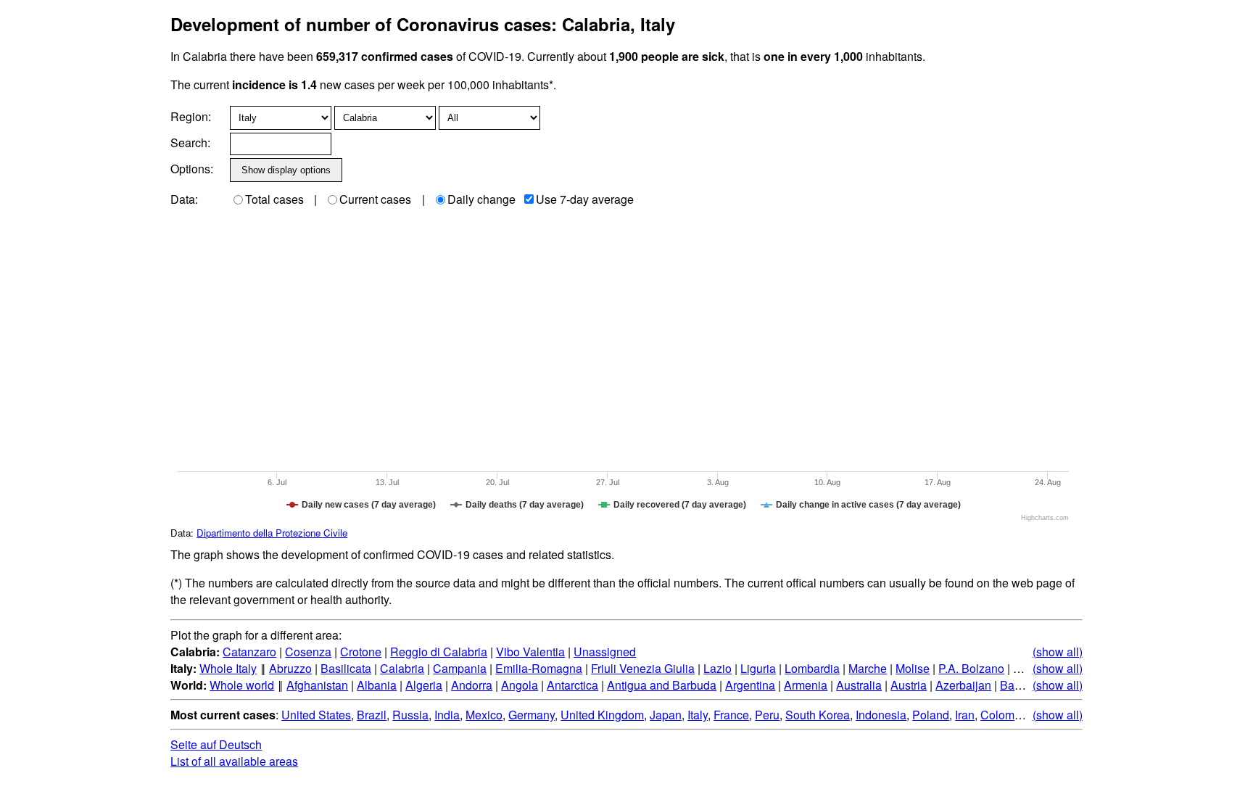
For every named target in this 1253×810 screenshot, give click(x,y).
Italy (697, 714)
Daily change (481, 199)
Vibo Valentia (530, 651)
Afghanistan (317, 685)
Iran (965, 714)
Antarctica (572, 685)
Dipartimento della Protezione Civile (272, 533)
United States (316, 714)
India (447, 714)
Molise (913, 668)
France (731, 714)
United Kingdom (602, 714)
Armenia (805, 685)
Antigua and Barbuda (661, 685)
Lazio (717, 668)
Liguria (758, 668)
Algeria (423, 685)
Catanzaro (249, 651)
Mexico (484, 714)
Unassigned (605, 651)
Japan (666, 714)
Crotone (360, 651)
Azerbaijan (963, 685)
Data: (184, 199)
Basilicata (346, 668)
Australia (859, 685)
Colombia (1005, 714)
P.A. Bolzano (971, 668)
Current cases (375, 199)
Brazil (371, 714)
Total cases (274, 199)
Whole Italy (228, 668)
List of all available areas (234, 761)
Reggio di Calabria (438, 651)
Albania (377, 685)
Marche (867, 668)
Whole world (242, 685)
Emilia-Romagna (538, 668)
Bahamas (1024, 685)
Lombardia (812, 668)
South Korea (817, 714)
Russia (410, 714)
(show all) (1058, 651)
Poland (930, 714)
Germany (531, 714)
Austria (908, 685)
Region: (190, 116)
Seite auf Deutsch (216, 744)
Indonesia (881, 714)
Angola (519, 685)
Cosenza (308, 651)
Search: (190, 142)
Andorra (471, 685)
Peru (767, 714)
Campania (460, 668)
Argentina (750, 685)
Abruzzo (290, 668)
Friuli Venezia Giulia (643, 668)
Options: (191, 168)
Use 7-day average (585, 199)
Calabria (402, 668)
